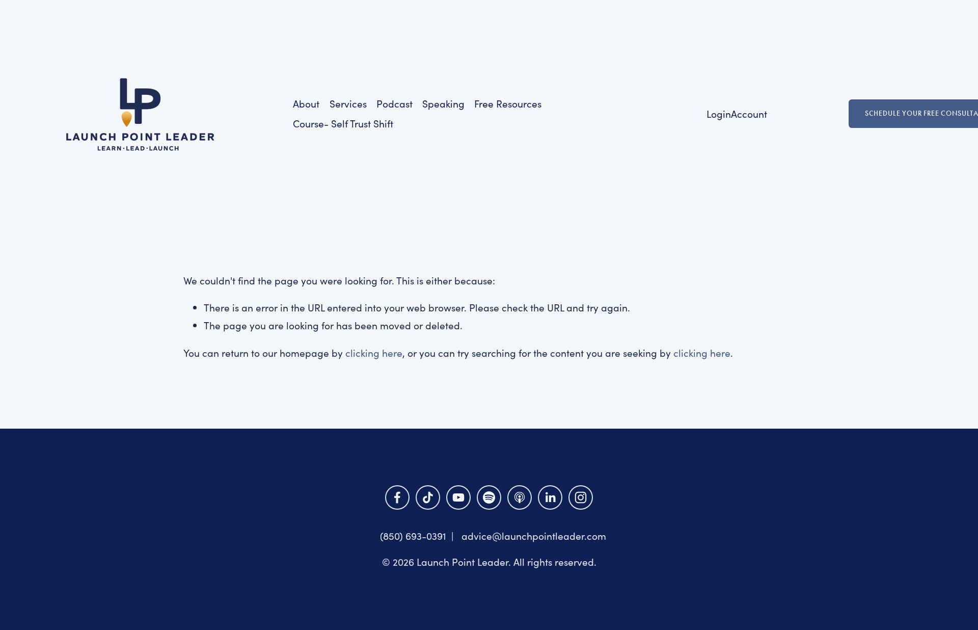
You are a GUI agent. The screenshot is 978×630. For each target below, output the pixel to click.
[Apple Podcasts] (519, 497)
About (306, 103)
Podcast (394, 103)
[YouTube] (458, 497)
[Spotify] (489, 497)
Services (348, 103)
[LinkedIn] (550, 497)
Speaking (443, 103)
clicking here (373, 352)
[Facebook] (397, 497)
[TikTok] (428, 497)
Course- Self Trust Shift (343, 123)
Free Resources (507, 103)
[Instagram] (580, 497)
